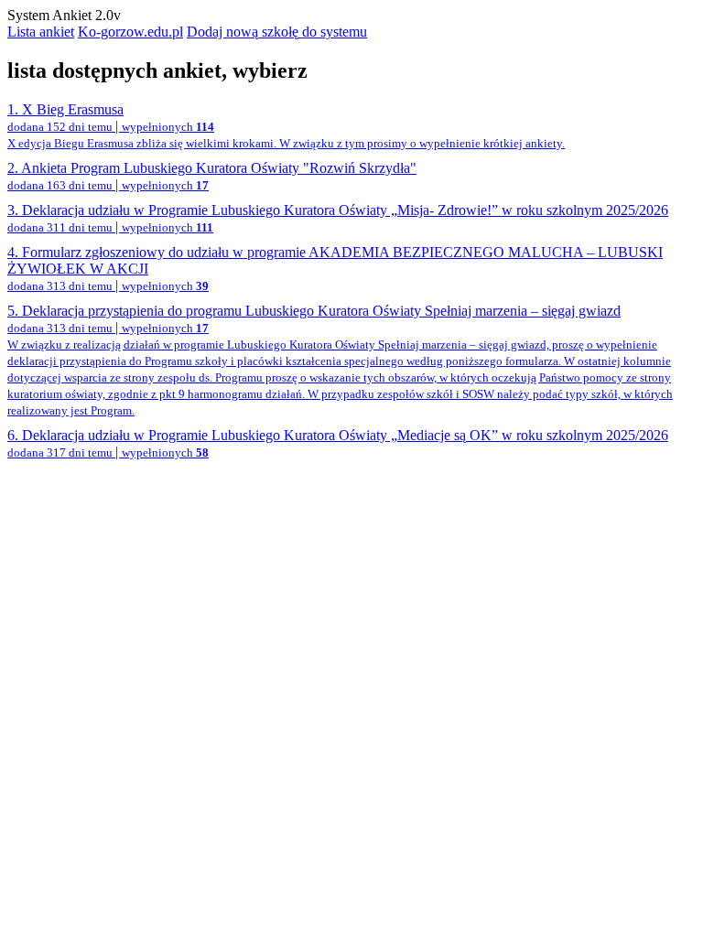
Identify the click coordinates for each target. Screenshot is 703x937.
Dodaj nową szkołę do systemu (277, 31)
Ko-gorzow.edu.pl (130, 31)
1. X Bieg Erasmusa (286, 126)
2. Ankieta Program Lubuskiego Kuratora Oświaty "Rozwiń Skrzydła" (211, 176)
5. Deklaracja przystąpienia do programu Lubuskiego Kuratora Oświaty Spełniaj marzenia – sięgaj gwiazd (340, 360)
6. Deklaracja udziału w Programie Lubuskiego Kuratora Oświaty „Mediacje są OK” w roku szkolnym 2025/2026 (337, 443)
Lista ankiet (40, 31)
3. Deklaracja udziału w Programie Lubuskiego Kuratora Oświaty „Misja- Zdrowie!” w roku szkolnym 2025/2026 (337, 218)
